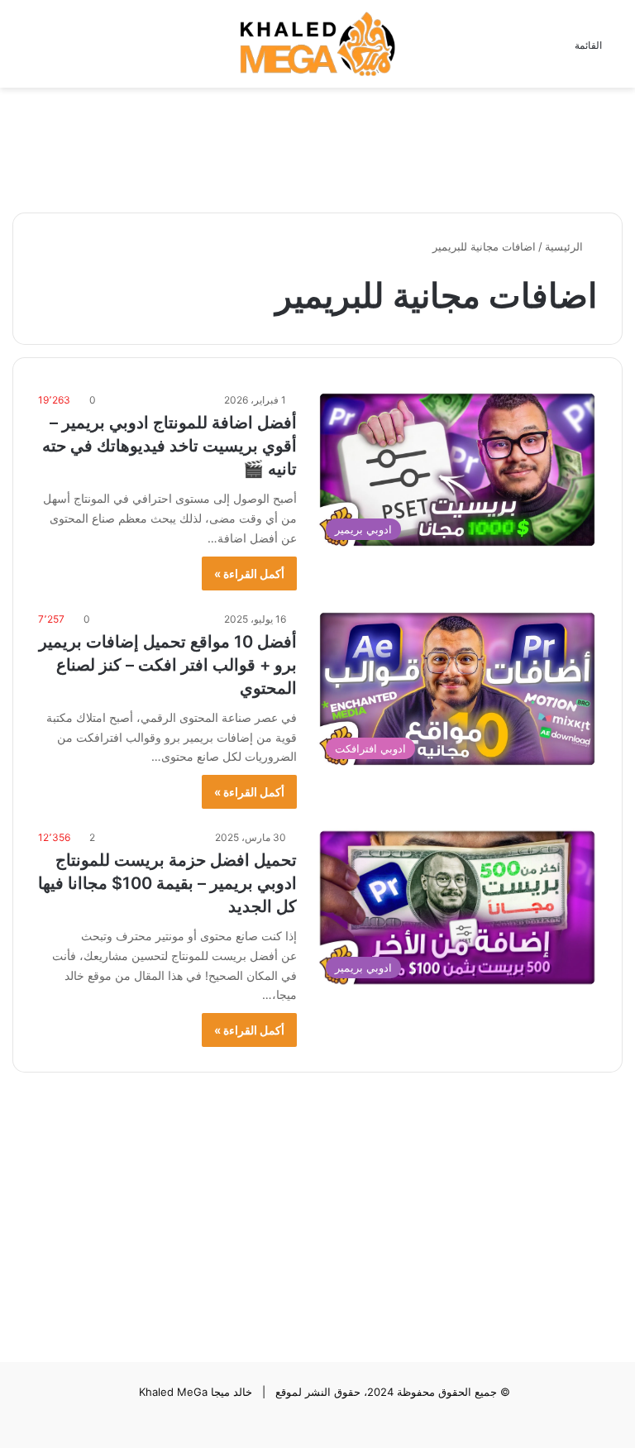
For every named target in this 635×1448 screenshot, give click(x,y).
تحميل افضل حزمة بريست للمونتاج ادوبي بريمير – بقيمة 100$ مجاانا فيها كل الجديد (167, 883)
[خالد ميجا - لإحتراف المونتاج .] (317, 44)
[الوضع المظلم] (49, 50)
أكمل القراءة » (249, 573)
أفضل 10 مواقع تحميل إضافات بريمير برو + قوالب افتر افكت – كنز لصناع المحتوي (168, 665)
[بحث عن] (20, 50)
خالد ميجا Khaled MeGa (195, 1391)
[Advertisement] (317, 141)
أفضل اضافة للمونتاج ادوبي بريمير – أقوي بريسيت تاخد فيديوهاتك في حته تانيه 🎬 (169, 446)
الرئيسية (565, 246)
